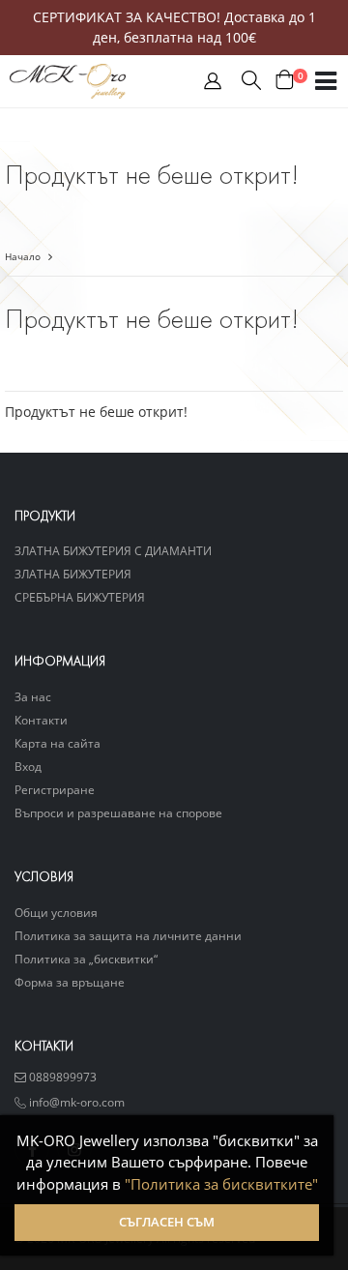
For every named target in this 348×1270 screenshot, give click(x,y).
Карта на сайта (57, 743)
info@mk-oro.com (75, 1101)
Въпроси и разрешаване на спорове (118, 812)
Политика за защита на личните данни (128, 935)
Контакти (41, 719)
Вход (28, 766)
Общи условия (56, 912)
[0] (285, 81)
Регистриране (54, 789)
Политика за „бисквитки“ (86, 958)
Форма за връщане (69, 981)
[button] (212, 85)
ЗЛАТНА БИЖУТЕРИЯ (72, 573)
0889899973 (61, 1076)
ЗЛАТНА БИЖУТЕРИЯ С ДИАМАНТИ (113, 550)
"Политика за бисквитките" (221, 1184)
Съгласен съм (167, 1222)
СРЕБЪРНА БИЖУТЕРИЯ (79, 597)
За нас (32, 696)
